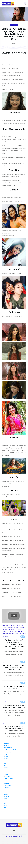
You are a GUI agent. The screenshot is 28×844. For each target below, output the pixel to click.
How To (6, 761)
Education (6, 770)
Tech (5, 763)
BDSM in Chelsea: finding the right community (14, 689)
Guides (6, 758)
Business (6, 743)
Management (7, 785)
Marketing (6, 787)
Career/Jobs (7, 745)
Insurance (6, 781)
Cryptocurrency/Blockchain (11, 750)
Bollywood (14, 25)
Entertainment (8, 752)
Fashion (6, 772)
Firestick (6, 754)
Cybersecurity (8, 747)
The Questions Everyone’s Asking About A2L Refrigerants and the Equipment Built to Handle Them (14, 646)
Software (6, 796)
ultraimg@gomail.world (14, 836)
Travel (5, 805)
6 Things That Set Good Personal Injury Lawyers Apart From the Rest (14, 730)
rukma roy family (14, 627)
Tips (5, 765)
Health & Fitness (8, 778)
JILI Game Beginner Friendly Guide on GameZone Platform (14, 709)
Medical (6, 789)
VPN (5, 807)
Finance (6, 774)
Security (6, 794)
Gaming (6, 756)
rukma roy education (8, 625)
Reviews (6, 792)
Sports (5, 798)
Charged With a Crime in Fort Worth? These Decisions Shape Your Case (14, 669)
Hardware (6, 776)
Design (6, 767)
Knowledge (7, 783)
